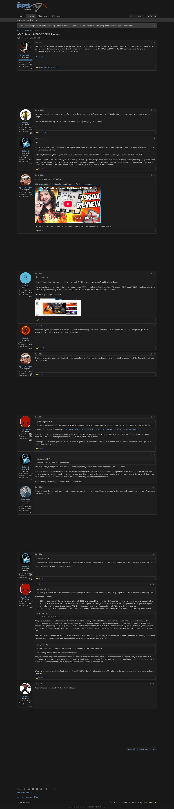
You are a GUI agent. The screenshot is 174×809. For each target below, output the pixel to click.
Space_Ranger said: (43, 422)
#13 (154, 684)
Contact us (114, 802)
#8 (155, 417)
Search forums (32, 20)
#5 (155, 273)
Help (145, 802)
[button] (49, 16)
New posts (21, 20)
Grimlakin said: (42, 559)
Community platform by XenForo (87, 807)
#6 (155, 326)
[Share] (151, 42)
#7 (155, 354)
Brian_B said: (41, 613)
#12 (154, 584)
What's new (42, 16)
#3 (155, 138)
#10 (154, 487)
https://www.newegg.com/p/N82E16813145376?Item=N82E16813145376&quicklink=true (101, 429)
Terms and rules (124, 802)
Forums (30, 16)
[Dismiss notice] (155, 25)
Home (21, 16)
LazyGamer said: (42, 459)
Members (56, 16)
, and (48, 67)
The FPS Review (24, 802)
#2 (155, 110)
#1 (155, 42)
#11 (154, 554)
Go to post (39, 56)
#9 (155, 454)
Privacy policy (137, 802)
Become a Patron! (24, 792)
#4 (155, 175)
